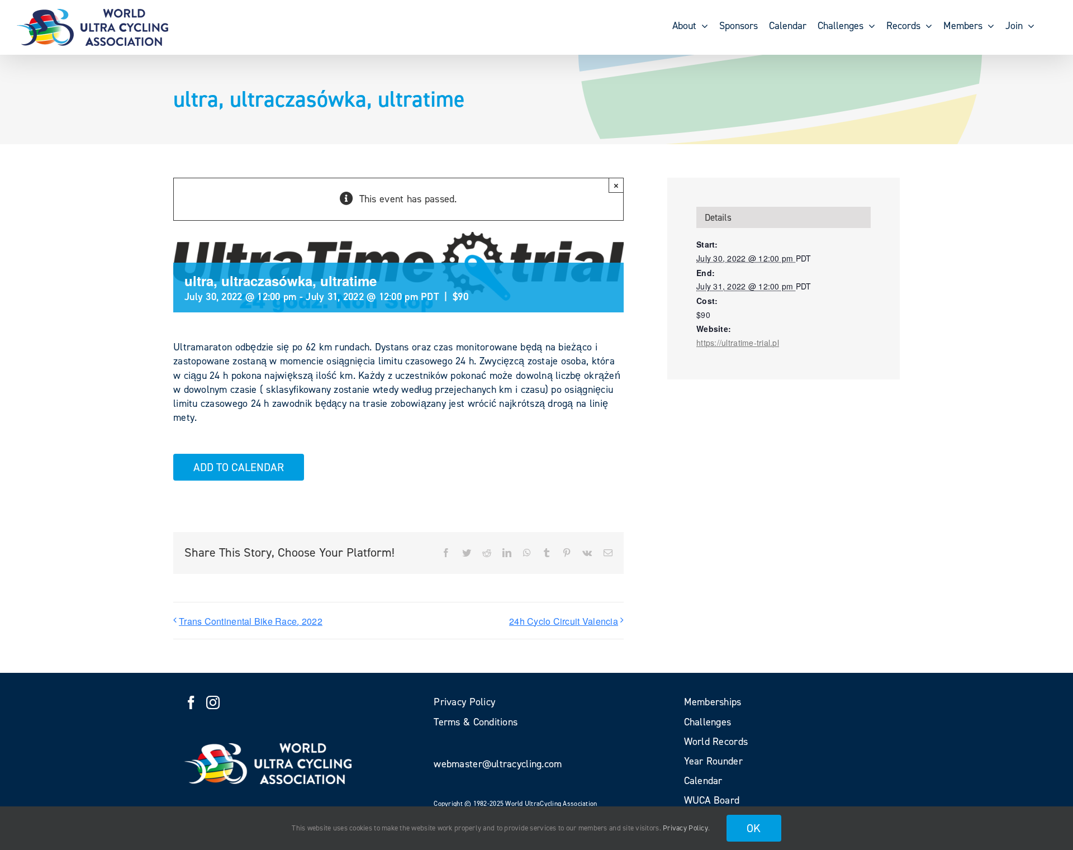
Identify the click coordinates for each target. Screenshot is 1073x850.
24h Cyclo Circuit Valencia (563, 621)
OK (754, 828)
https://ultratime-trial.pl (737, 342)
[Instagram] (213, 702)
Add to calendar (238, 467)
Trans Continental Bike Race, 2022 (250, 621)
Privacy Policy (685, 828)
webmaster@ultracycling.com (498, 764)
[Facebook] (191, 702)
